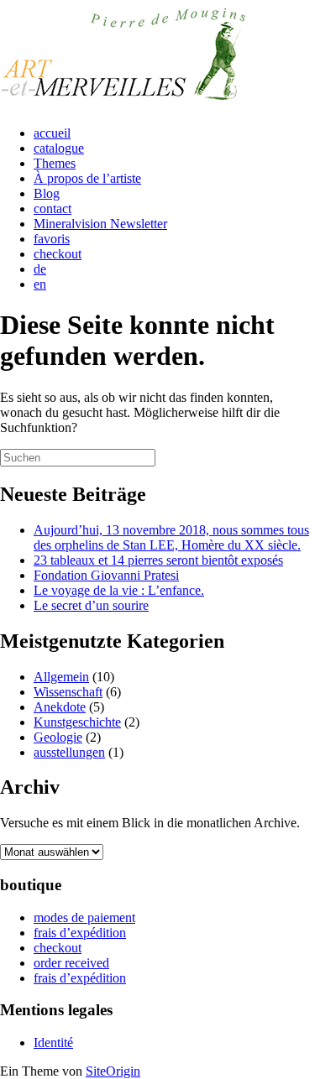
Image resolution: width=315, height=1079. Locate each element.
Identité (53, 1042)
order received (71, 963)
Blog (47, 193)
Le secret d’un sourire (91, 605)
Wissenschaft (68, 692)
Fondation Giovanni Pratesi (106, 575)
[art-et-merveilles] (126, 104)
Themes (55, 163)
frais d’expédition (80, 932)
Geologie (58, 737)
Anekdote (60, 707)
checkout (57, 254)
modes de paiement (84, 917)
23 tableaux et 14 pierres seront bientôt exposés (158, 560)
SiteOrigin (113, 1071)
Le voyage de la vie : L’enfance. (119, 590)
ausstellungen (69, 752)
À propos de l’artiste (87, 178)
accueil (52, 133)
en (40, 284)
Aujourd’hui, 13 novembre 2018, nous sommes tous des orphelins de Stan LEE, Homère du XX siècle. (171, 537)
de (40, 269)
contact (52, 208)
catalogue (59, 148)
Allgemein (61, 677)
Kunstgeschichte (77, 722)
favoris (52, 239)
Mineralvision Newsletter (100, 223)
